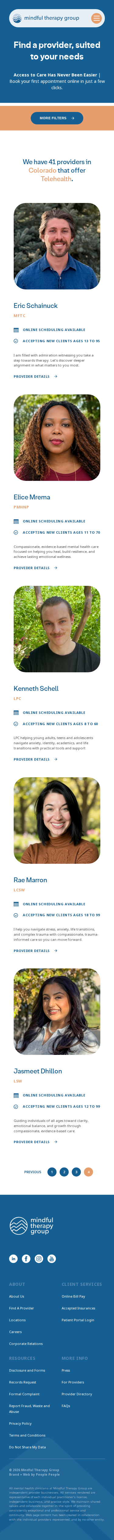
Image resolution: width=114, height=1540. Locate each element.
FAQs (66, 1405)
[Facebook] (26, 1259)
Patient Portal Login (78, 1320)
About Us (16, 1296)
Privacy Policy (20, 1423)
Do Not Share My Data (27, 1447)
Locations (17, 1320)
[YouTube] (51, 1259)
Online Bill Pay (73, 1296)
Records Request (22, 1382)
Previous (32, 1172)
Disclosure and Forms (27, 1370)
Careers (15, 1331)
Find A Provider (21, 1308)
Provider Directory (77, 1394)
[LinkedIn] (13, 1259)
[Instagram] (39, 1259)
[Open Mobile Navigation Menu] (96, 18)
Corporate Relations (26, 1343)
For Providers (73, 1382)
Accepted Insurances (78, 1308)
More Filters (53, 118)
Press (66, 1370)
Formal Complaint (24, 1394)
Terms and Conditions (27, 1435)
